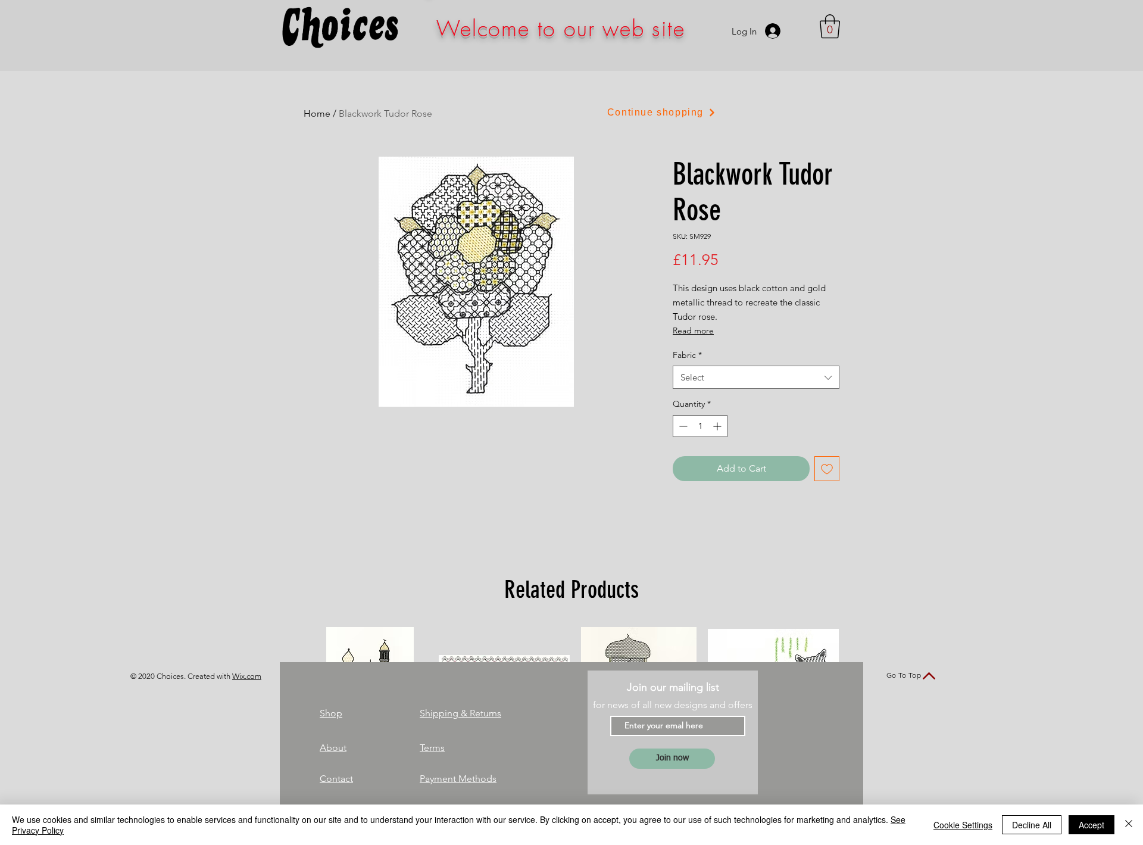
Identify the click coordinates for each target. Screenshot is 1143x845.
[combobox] (756, 377)
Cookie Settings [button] (962, 825)
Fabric (687, 355)
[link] (830, 26)
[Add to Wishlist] (826, 468)
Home (317, 113)
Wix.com (246, 676)
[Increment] (718, 426)
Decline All (1031, 825)
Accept (1091, 825)
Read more (693, 330)
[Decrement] (681, 426)
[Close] (1129, 824)
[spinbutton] (700, 426)
